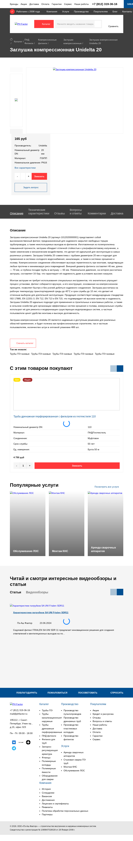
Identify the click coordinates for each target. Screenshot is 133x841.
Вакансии (47, 796)
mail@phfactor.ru (18, 713)
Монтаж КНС (70, 766)
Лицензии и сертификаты (55, 803)
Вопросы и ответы (102, 721)
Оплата (45, 4)
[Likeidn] (14, 749)
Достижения (48, 800)
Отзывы (97, 717)
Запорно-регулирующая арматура (50, 750)
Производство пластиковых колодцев (71, 728)
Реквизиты (47, 807)
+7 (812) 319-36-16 (20, 710)
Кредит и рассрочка (103, 714)
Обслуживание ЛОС (74, 770)
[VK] (14, 743)
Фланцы (46, 757)
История (46, 789)
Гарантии (57, 4)
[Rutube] (21, 743)
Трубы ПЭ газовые (20, 354)
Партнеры (47, 814)
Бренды (14, 4)
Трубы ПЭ (47, 710)
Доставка (34, 4)
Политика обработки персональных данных (65, 811)
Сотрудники (48, 792)
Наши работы (81, 4)
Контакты (127, 11)
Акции (24, 4)
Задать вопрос (31, 187)
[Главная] (11, 39)
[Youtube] (21, 749)
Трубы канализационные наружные (51, 718)
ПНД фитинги (49, 736)
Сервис (68, 4)
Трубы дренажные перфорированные (52, 728)
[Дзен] (28, 743)
